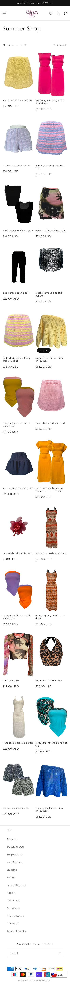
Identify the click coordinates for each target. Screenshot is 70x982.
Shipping (12, 869)
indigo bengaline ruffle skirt (18, 488)
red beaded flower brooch (17, 553)
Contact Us (13, 908)
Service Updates (16, 885)
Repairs (11, 892)
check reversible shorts (15, 808)
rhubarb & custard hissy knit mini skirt (16, 359)
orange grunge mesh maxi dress (50, 617)
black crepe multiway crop (18, 230)
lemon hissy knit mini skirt (17, 100)
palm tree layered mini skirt (51, 230)
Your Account (14, 862)
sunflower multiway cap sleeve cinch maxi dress (49, 489)
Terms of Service (17, 931)
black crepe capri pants (16, 292)
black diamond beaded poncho (48, 294)
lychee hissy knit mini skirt (50, 423)
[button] (4, 13)
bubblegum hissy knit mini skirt (50, 167)
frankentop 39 (11, 680)
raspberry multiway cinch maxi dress (49, 102)
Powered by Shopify (44, 980)
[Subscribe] (59, 953)
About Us (12, 839)
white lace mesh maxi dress (18, 742)
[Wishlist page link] (50, 13)
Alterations (13, 900)
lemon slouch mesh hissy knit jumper (49, 359)
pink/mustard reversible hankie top (16, 424)
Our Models (13, 923)
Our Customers (16, 915)
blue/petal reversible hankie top (51, 744)
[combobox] (58, 975)
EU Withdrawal (15, 846)
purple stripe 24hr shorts (16, 165)
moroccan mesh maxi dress (51, 553)
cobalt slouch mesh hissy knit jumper (49, 809)
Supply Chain (14, 854)
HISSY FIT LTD (30, 980)
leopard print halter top (48, 680)
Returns (11, 877)
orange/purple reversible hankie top (17, 617)
